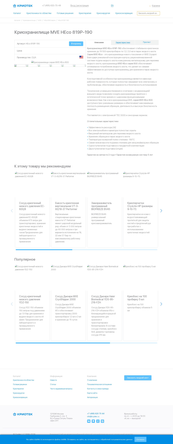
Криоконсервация (124, 13)
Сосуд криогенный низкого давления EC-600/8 (32, 206)
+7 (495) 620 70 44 (95, 414)
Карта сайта (92, 393)
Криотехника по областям (39, 13)
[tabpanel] (50, 62)
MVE (39, 20)
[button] (161, 210)
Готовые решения (65, 13)
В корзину (76, 43)
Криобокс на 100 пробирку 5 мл (137, 298)
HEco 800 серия (49, 20)
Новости (53, 380)
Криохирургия (103, 13)
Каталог (17, 13)
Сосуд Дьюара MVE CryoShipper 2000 (66, 298)
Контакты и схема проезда (98, 389)
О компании (92, 380)
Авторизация (92, 397)
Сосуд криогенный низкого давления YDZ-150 (30, 299)
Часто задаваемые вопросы (61, 389)
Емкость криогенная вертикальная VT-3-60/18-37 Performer (67, 206)
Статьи (53, 384)
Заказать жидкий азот (148, 13)
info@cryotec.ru (93, 416)
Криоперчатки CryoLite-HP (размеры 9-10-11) (140, 206)
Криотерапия (85, 13)
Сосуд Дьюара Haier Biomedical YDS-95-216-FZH (103, 299)
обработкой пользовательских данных (116, 439)
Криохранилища (29, 20)
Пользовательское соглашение (99, 384)
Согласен (140, 439)
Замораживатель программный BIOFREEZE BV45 (101, 206)
